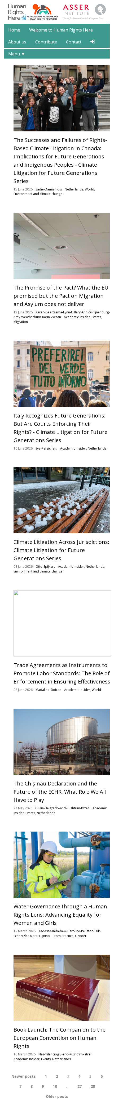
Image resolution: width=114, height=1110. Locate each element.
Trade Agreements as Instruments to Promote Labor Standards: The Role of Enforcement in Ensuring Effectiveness (62, 673)
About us (17, 42)
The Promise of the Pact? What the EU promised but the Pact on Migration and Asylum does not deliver (61, 296)
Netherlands (74, 189)
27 (79, 1086)
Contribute (46, 42)
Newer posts (23, 1076)
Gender (80, 936)
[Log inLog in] (92, 41)
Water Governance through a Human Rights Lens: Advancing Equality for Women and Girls (60, 914)
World (89, 189)
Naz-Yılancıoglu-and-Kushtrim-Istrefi (65, 1054)
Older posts (57, 1096)
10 (55, 1086)
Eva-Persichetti (46, 448)
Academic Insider (77, 317)
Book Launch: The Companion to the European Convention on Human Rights (60, 1038)
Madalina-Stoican (48, 689)
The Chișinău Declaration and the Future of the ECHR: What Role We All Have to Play (60, 791)
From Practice (63, 936)
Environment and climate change (38, 194)
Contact (73, 42)
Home (14, 30)
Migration (21, 321)
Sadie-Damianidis (49, 189)
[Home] (17, 11)
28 (93, 1086)
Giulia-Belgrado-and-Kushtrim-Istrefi (62, 808)
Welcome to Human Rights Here (61, 30)
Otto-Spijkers (45, 566)
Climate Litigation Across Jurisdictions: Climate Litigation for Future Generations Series (61, 550)
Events (96, 317)
